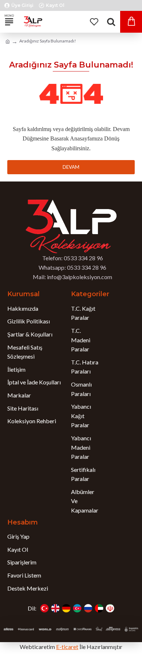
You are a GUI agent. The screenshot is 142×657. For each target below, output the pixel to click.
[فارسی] (110, 608)
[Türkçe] (44, 608)
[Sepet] (131, 22)
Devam (71, 167)
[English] (55, 608)
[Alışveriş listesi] (94, 22)
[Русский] (88, 608)
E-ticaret (67, 646)
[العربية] (99, 608)
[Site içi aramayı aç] (111, 22)
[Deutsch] (66, 608)
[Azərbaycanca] (77, 608)
